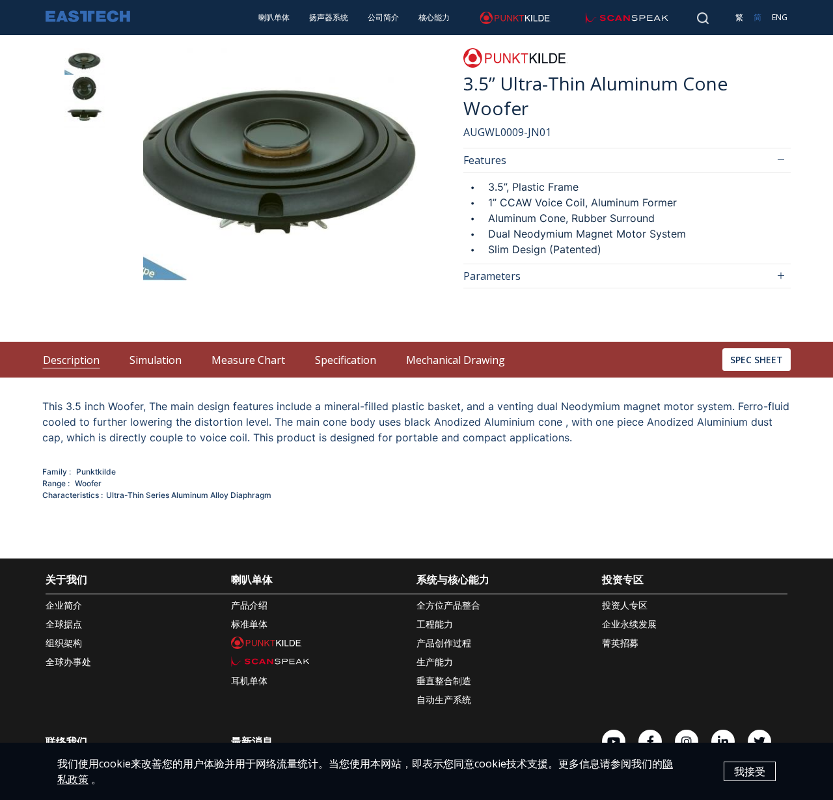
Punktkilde (96, 471)
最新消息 (252, 741)
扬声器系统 (328, 17)
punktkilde (488, 17)
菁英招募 (620, 643)
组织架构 (64, 643)
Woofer (88, 483)
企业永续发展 (629, 624)
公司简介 (383, 17)
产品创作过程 (443, 643)
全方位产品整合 (448, 605)
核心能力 (434, 17)
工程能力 (434, 624)
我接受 (749, 771)
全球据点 (64, 624)
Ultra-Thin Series (137, 495)
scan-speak (602, 17)
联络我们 (66, 741)
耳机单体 (249, 680)
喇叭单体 (274, 17)
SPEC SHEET (756, 359)
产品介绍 (249, 605)
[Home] (88, 17)
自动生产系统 (443, 699)
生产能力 (434, 661)
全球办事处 (68, 661)
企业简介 (64, 605)
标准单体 (249, 624)
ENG (779, 17)
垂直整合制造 (443, 680)
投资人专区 (625, 605)
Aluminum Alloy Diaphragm (221, 495)
